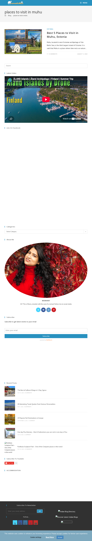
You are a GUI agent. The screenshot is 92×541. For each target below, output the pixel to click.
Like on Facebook (13, 128)
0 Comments (53, 54)
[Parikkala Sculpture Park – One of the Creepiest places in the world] (10, 448)
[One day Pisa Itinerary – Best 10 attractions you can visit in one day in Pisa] (10, 433)
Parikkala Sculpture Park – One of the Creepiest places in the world (40, 447)
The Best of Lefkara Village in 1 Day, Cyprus (32, 390)
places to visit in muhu (20, 15)
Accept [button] (60, 537)
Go (40, 511)
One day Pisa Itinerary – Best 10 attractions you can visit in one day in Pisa (42, 432)
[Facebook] (43, 310)
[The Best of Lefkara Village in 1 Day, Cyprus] (10, 391)
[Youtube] (35, 522)
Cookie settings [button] (35, 537)
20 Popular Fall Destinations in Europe (30, 418)
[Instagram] (48, 310)
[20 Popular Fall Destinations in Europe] (10, 419)
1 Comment (32, 420)
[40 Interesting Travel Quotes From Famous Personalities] (10, 405)
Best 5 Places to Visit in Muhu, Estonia (62, 34)
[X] (38, 310)
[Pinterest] (53, 310)
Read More (50, 537)
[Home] (5, 15)
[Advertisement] (46, 170)
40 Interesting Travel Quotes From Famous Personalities (36, 404)
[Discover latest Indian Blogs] (67, 517)
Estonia (50, 29)
